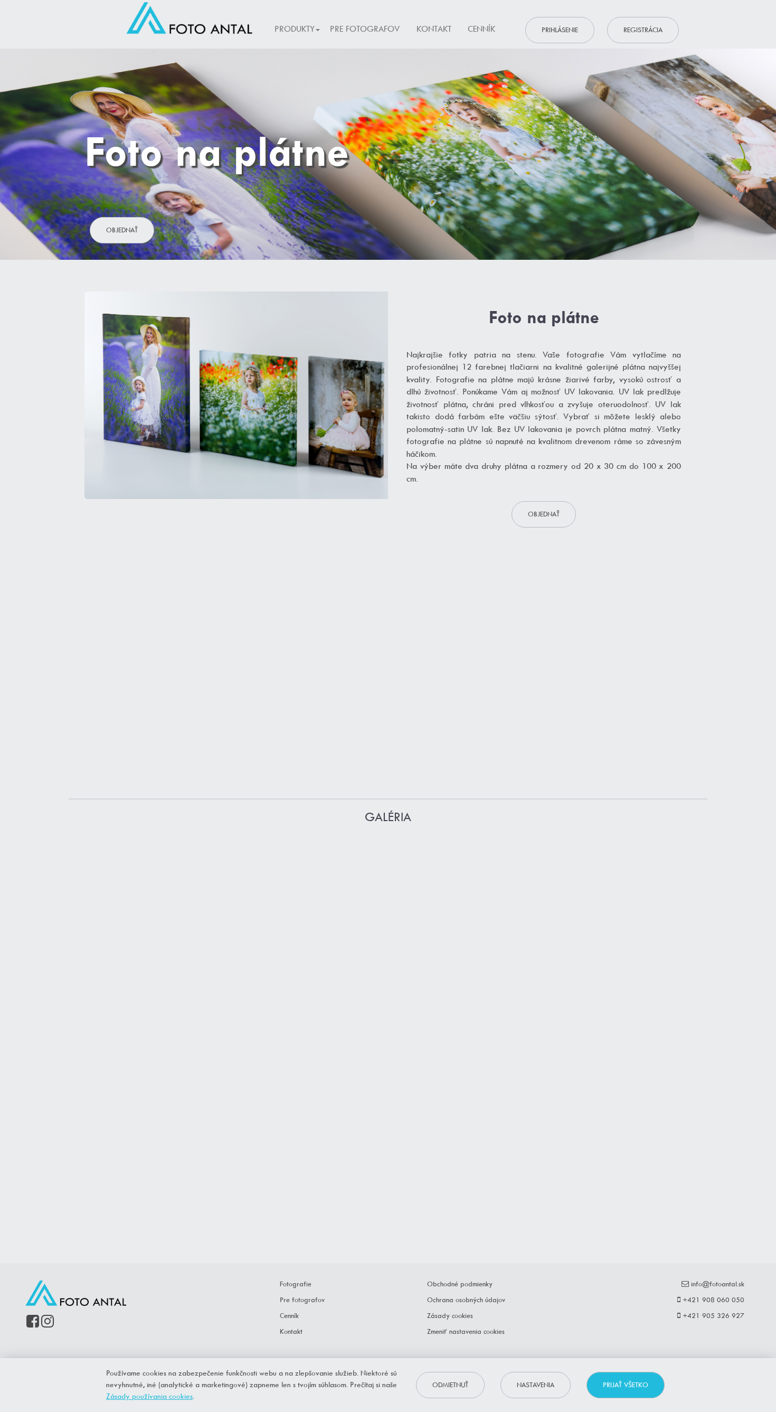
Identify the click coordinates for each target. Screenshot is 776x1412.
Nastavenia (535, 1385)
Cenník (481, 29)
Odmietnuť (450, 1385)
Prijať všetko (625, 1385)
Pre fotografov (365, 29)
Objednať (122, 230)
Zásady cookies (450, 1316)
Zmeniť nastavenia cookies (466, 1331)
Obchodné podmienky (460, 1284)
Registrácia (643, 30)
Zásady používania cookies (149, 1396)
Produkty (295, 29)
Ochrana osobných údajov (466, 1300)
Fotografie (295, 1284)
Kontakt (434, 29)
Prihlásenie (560, 30)
